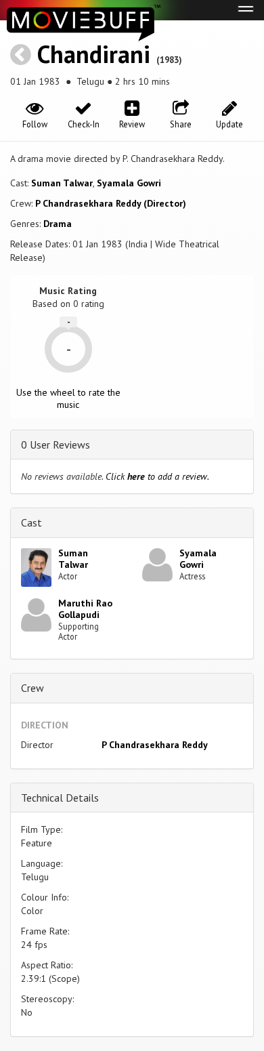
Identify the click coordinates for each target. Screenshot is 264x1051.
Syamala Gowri (129, 183)
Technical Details (60, 797)
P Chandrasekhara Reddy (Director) (110, 203)
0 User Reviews (55, 444)
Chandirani (93, 54)
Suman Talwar (62, 183)
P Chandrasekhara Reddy (155, 745)
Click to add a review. (157, 476)
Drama (57, 224)
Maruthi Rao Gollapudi (85, 609)
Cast (31, 522)
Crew (32, 688)
